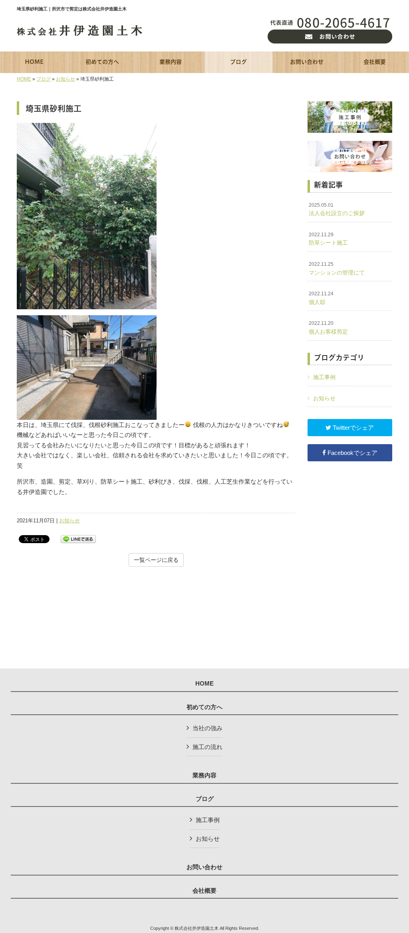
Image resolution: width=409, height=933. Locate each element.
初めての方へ (204, 707)
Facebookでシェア (351, 452)
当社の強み (207, 728)
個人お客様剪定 (328, 327)
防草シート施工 (328, 239)
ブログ (43, 79)
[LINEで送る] (78, 538)
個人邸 (321, 298)
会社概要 (204, 891)
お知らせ (65, 79)
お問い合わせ (204, 867)
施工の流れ (207, 746)
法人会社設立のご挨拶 (337, 209)
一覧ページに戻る (156, 560)
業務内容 (204, 775)
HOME (24, 79)
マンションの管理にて (337, 268)
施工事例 (324, 377)
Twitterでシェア (352, 427)
